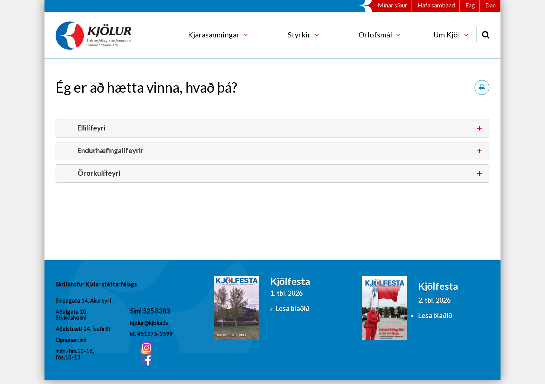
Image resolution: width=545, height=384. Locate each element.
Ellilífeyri (91, 127)
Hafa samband (436, 5)
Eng (470, 5)
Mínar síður (392, 5)
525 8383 (156, 311)
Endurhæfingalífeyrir (110, 150)
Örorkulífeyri (98, 173)
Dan (490, 5)
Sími (136, 311)
